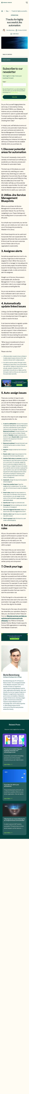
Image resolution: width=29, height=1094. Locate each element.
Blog (7, 11)
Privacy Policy (14, 92)
